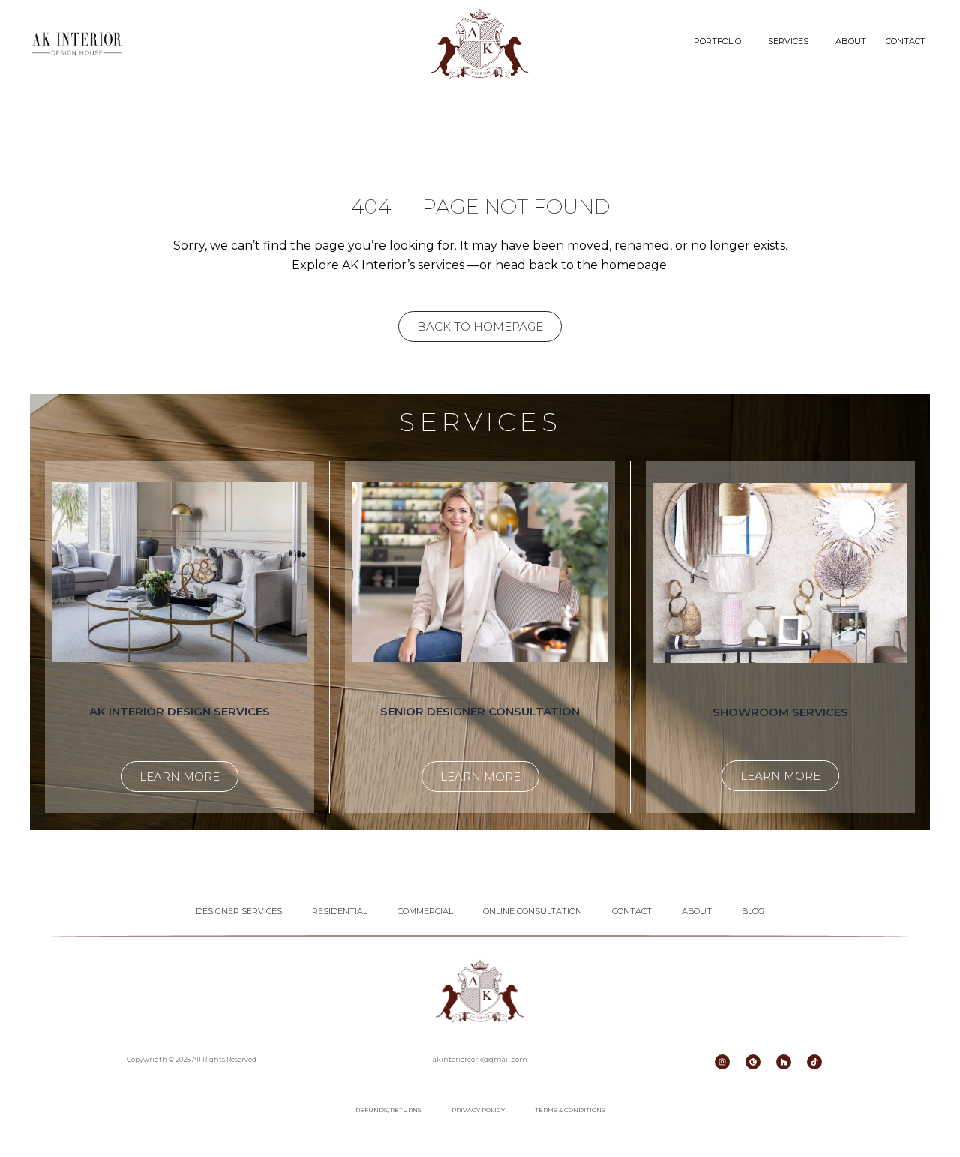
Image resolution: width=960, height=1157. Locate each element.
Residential (340, 911)
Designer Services (239, 911)
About (851, 41)
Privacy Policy (478, 1110)
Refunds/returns (389, 1110)
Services (788, 41)
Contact (906, 41)
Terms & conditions (570, 1110)
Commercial (425, 911)
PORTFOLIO (717, 41)
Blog (753, 911)
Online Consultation (532, 911)
